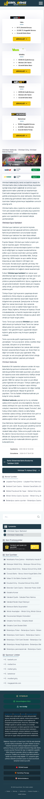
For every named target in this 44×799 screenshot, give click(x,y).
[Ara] (38, 516)
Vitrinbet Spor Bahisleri (17, 531)
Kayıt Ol (35, 170)
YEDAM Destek (23, 767)
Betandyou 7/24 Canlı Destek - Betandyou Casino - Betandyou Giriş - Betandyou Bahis (24, 640)
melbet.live (12, 664)
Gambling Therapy (23, 773)
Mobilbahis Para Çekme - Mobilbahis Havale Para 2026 (24, 559)
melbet (23, 714)
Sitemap (15, 791)
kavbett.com (12, 659)
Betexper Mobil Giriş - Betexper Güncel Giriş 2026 (24, 564)
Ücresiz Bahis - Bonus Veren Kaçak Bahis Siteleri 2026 (24, 574)
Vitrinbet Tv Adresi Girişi (27, 470)
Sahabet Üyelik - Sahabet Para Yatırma (21, 597)
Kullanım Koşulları (32, 791)
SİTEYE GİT (20, 39)
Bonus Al (33, 547)
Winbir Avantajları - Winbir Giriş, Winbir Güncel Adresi (24, 611)
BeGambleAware (23, 778)
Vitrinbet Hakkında (15, 535)
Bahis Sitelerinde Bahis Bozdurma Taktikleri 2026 (20, 462)
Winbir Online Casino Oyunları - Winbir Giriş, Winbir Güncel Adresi (23, 496)
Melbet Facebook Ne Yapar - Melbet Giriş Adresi (23, 491)
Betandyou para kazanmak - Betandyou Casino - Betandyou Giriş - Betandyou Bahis (24, 649)
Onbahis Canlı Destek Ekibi (17, 625)
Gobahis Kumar (12, 592)
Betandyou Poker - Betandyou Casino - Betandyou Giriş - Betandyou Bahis (24, 630)
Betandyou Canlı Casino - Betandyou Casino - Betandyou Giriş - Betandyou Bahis (24, 635)
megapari (29, 714)
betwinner (11, 674)
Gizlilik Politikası (22, 794)
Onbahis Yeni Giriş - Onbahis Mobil (20, 621)
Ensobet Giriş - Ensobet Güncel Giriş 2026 (23, 583)
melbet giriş (12, 669)
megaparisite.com (14, 683)
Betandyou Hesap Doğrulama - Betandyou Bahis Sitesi (24, 644)
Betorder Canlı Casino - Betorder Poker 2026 (24, 588)
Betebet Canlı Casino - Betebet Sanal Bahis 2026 (23, 486)
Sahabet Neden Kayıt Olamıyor (18, 602)
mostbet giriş (12, 678)
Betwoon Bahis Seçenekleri (17, 607)
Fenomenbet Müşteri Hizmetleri (18, 616)
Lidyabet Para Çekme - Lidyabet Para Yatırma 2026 (23, 482)
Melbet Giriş (8, 714)
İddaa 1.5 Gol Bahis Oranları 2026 (19, 578)
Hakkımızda (23, 791)
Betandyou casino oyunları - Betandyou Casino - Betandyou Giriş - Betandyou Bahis (23, 500)
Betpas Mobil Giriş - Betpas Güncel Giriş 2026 (24, 569)
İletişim (8, 791)
